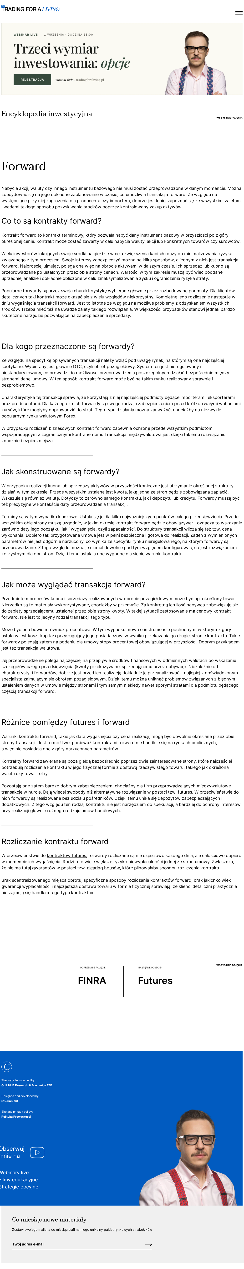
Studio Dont (9, 1101)
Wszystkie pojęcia (229, 117)
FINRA (92, 980)
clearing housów (103, 867)
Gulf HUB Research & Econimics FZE (26, 1085)
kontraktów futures (66, 855)
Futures (155, 980)
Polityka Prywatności (16, 1116)
